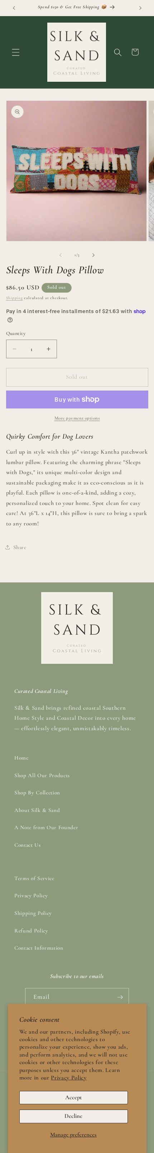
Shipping (14, 298)
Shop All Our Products (42, 775)
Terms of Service (34, 878)
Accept (73, 1097)
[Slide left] (60, 255)
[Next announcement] (140, 8)
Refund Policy (31, 930)
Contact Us (27, 845)
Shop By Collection (37, 792)
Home (21, 758)
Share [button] (20, 547)
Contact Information (38, 948)
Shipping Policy (33, 913)
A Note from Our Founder (46, 827)
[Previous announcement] (14, 8)
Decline (73, 1116)
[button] (15, 52)
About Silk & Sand (37, 810)
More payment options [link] (77, 418)
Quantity (16, 333)
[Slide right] (93, 255)
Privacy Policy (68, 1077)
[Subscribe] (120, 997)
